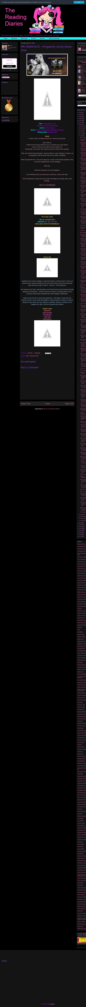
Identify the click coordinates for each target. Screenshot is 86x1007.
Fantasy (79, 721)
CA (52, 222)
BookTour (80, 671)
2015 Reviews (81, 571)
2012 (80, 536)
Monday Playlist (81, 783)
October (82, 128)
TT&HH (79, 911)
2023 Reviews (81, 603)
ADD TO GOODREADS (47, 185)
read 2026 (80, 820)
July (81, 131)
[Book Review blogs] (9, 113)
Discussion (80, 709)
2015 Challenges (81, 568)
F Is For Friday (81, 718)
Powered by (6, 70)
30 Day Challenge (82, 615)
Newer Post (25, 404)
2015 (80, 530)
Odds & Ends (80, 804)
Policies (33, 38)
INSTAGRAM (47, 313)
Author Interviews (54, 38)
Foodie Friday (81, 732)
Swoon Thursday (81, 878)
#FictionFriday (81, 548)
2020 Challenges (81, 592)
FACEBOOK (47, 315)
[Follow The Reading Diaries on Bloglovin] (6, 78)
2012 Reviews (81, 557)
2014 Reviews (81, 566)
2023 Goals (24, 38)
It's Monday (80, 758)
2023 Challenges (81, 601)
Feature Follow (81, 723)
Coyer (79, 702)
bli (78, 629)
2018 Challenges (81, 582)
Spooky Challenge (82, 860)
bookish (79, 662)
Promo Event (80, 811)
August (82, 129)
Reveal (79, 841)
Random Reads (81, 816)
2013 (80, 534)
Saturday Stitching (82, 856)
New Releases (81, 802)
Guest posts (80, 746)
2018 (80, 524)
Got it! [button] (79, 2)
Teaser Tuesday (81, 887)
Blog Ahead (80, 634)
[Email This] (45, 353)
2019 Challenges (81, 587)
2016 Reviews (81, 575)
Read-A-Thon (81, 827)
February (82, 518)
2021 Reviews (81, 596)
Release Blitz (34, 356)
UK (49, 222)
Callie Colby (83, 91)
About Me (14, 38)
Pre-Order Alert (81, 806)
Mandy (10, 45)
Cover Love (82, 230)
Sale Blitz (80, 853)
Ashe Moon (83, 78)
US (46, 222)
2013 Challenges (81, 559)
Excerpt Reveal (81, 716)
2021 (80, 122)
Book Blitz (80, 648)
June (81, 133)
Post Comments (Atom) (52, 409)
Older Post (69, 404)
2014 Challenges (81, 564)
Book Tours (80, 657)
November (82, 126)
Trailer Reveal (81, 906)
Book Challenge (81, 653)
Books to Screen (81, 669)
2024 (80, 116)
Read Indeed (80, 825)
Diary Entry (80, 707)
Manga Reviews (81, 778)
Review (79, 846)
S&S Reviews (81, 851)
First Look (80, 728)
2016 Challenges (81, 573)
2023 (80, 118)
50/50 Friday (80, 618)
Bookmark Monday (82, 667)
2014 (80, 532)
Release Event (81, 839)
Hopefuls (80, 754)
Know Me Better (81, 765)
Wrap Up (80, 926)
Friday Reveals (81, 735)
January (82, 520)
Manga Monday (81, 776)
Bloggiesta (80, 639)
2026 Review (80, 613)
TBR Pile (80, 883)
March (81, 516)
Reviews (42, 38)
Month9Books (81, 790)
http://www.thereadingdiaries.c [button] (44, 2)
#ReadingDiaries (81, 551)
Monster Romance (82, 788)
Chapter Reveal (81, 682)
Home (5, 38)
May (81, 135)
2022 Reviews (81, 599)
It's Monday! (80, 761)
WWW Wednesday (82, 928)
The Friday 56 (81, 897)
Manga (79, 773)
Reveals (79, 844)
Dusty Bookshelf (81, 711)
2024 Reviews (81, 606)
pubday (79, 813)
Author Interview (81, 622)
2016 (80, 528)
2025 (80, 114)
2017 (80, 526)
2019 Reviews (81, 589)
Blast (79, 627)
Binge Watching (81, 625)
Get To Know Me (81, 740)
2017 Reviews (81, 580)
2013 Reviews (81, 561)
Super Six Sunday (82, 872)
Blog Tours (80, 636)
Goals (79, 744)
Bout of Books (81, 674)
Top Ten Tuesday (81, 904)
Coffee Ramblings (82, 687)
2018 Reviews (81, 585)
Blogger (52, 1004)
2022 (80, 120)
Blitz (27, 356)
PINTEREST (47, 319)
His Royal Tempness (83, 90)
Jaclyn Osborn (81, 86)
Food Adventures (81, 730)
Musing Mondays (81, 792)
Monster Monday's (82, 785)
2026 (80, 112)
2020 (80, 124)
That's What (80, 894)
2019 (80, 522)
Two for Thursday (81, 913)
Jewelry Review (81, 763)
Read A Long (80, 823)
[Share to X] (48, 353)
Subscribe (9, 66)
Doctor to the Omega (83, 77)
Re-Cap (79, 818)
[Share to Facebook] (49, 353)
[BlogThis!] (46, 353)
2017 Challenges (81, 578)
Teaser (79, 885)
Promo (79, 809)
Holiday (79, 751)
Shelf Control (80, 858)
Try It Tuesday (81, 908)
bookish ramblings (82, 664)
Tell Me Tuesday (81, 892)
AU (56, 222)
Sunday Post (80, 867)
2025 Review (80, 610)
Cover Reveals (81, 700)
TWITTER (47, 317)
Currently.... (80, 704)
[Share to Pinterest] (50, 353)
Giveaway (80, 742)
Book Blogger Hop (82, 650)
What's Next (80, 921)
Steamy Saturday (81, 865)
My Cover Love (81, 797)
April (81, 514)
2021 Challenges (81, 594)
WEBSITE (47, 311)
